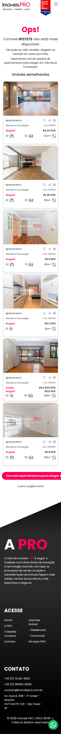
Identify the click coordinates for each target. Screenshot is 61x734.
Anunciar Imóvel (34, 622)
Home (8, 620)
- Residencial (37, 630)
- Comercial (36, 636)
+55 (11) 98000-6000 (18, 684)
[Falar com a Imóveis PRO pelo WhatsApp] (53, 725)
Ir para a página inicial (30, 486)
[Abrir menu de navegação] (56, 4)
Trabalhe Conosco (10, 634)
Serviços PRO (37, 641)
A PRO (8, 626)
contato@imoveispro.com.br (23, 690)
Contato (9, 641)
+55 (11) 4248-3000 (17, 679)
